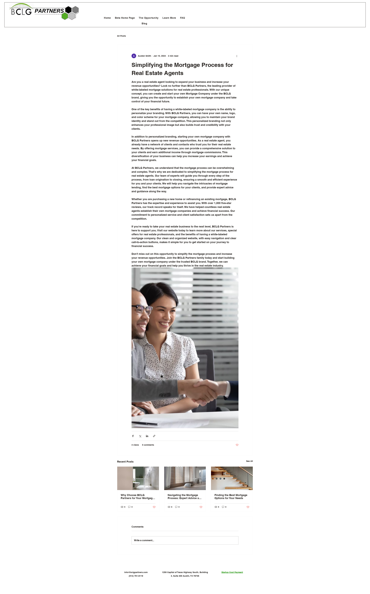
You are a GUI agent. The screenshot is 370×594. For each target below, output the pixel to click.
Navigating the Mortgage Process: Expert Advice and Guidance (185, 497)
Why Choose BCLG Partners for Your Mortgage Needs (137, 497)
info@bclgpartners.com (136, 572)
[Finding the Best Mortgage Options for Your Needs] (232, 478)
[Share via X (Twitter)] (140, 436)
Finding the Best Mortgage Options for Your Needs (230, 497)
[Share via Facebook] (133, 436)
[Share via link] (154, 436)
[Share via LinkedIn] (147, 436)
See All (249, 461)
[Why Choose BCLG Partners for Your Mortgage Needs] (138, 478)
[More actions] (236, 56)
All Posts (121, 36)
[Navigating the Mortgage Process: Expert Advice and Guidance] (185, 478)
